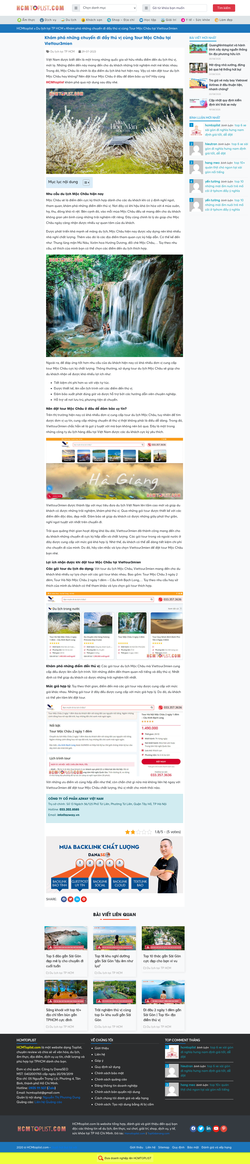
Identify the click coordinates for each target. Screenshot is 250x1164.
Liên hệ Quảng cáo (48, 1102)
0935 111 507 (37, 1088)
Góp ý (99, 1060)
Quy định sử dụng (107, 1067)
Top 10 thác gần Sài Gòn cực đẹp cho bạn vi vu (162, 958)
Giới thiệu (102, 1048)
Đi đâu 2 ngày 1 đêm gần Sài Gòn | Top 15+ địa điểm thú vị (162, 1015)
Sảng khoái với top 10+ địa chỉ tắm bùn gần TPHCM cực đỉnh (63, 1015)
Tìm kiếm (223, 8)
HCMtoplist (25, 28)
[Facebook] (193, 1129)
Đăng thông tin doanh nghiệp (116, 1085)
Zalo (51, 1088)
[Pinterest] (223, 1129)
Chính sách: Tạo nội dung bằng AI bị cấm (124, 1104)
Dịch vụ (50, 19)
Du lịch (71, 19)
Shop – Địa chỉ (123, 19)
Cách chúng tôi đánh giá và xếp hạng (122, 1098)
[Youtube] (216, 1129)
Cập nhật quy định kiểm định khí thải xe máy (225, 102)
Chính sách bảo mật (109, 1073)
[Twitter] (200, 1129)
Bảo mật (193, 1147)
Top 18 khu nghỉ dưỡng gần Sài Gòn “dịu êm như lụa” (114, 961)
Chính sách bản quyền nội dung (117, 1092)
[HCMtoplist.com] (40, 8)
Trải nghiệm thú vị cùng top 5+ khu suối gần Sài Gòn (113, 1015)
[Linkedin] (208, 1129)
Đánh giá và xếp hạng (216, 1147)
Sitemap (163, 1147)
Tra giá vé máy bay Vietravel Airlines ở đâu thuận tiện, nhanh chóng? (228, 85)
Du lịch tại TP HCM (49, 28)
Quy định (178, 1147)
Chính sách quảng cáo (111, 1079)
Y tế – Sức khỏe (198, 19)
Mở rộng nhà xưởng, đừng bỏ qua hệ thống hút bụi (227, 67)
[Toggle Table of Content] (84, 182)
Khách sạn (94, 19)
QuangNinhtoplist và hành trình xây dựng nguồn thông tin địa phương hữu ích (228, 50)
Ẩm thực (28, 19)
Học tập (150, 19)
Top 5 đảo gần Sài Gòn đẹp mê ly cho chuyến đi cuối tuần (64, 961)
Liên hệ (100, 1054)
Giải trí (171, 19)
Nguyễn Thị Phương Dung (61, 1097)
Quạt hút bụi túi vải (64, 1147)
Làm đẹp (226, 19)
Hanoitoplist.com (135, 1133)
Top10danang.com (158, 1133)
